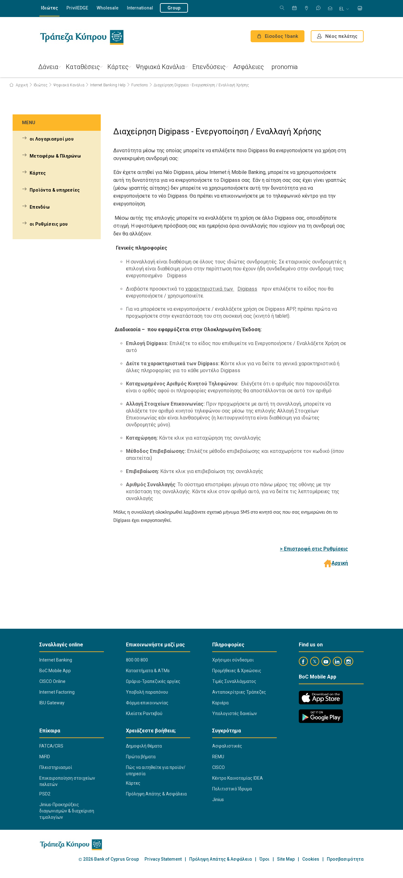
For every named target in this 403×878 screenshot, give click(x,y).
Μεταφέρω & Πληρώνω (55, 156)
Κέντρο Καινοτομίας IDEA (237, 778)
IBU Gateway (52, 702)
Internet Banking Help (108, 85)
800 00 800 (137, 659)
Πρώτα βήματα (141, 756)
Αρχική (21, 85)
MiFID (44, 756)
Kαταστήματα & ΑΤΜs (148, 670)
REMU (218, 756)
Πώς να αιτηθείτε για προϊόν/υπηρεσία (155, 770)
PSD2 (44, 793)
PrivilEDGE (77, 7)
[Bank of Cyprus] (81, 37)
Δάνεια (48, 67)
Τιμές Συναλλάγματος (234, 681)
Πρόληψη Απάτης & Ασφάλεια (156, 793)
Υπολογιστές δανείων (234, 713)
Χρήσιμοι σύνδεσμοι (233, 659)
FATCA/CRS (51, 745)
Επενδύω (40, 207)
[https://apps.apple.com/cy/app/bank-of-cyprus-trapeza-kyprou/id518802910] (321, 697)
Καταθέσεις (83, 67)
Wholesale (107, 7)
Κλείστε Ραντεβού (144, 713)
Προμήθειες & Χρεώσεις (236, 670)
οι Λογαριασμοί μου (52, 139)
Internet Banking (55, 659)
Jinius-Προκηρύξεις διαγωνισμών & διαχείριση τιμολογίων (66, 811)
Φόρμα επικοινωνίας (147, 702)
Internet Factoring (57, 692)
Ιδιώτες (49, 7)
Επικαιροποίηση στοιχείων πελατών (67, 781)
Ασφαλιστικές (227, 745)
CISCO (218, 767)
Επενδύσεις (208, 67)
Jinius (218, 799)
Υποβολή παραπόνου (147, 692)
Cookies (310, 859)
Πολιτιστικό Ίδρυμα (232, 788)
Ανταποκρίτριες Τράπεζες (239, 692)
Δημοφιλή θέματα (144, 745)
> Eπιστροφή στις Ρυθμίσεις (314, 549)
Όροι (264, 859)
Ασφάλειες (248, 67)
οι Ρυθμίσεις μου (49, 224)
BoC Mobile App (55, 670)
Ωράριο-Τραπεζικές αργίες (153, 681)
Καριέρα (220, 702)
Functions (139, 85)
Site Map (286, 859)
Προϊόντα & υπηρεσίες (55, 190)
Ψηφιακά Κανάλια (160, 67)
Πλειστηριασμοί (55, 767)
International (140, 7)
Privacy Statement (163, 859)
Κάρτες (117, 67)
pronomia (284, 67)
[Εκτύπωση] (360, 8)
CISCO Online (52, 681)
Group (173, 7)
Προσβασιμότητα (345, 859)
